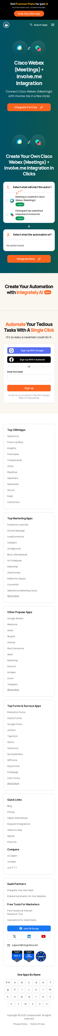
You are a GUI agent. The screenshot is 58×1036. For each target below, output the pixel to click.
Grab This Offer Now (29, 13)
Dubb (10, 496)
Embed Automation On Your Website (26, 896)
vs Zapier (12, 855)
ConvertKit (13, 584)
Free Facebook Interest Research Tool (19, 912)
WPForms (12, 760)
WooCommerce (15, 648)
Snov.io (11, 490)
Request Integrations (18, 823)
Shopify (11, 636)
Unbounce (12, 748)
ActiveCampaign (16, 530)
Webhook (12, 624)
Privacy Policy (20, 1023)
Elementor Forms (16, 712)
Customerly (13, 502)
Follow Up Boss (15, 442)
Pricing (10, 811)
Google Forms (14, 724)
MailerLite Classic (16, 578)
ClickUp (11, 642)
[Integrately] (6, 25)
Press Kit (12, 841)
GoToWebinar (14, 560)
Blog (9, 805)
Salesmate (13, 484)
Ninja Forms (13, 766)
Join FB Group (31, 928)
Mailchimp (12, 566)
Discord (11, 666)
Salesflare (12, 478)
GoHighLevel (14, 548)
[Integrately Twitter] (14, 936)
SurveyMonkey (15, 754)
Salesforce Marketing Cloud (22, 590)
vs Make (11, 861)
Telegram (12, 684)
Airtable (11, 672)
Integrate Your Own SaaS (20, 890)
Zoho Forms (13, 778)
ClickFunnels (13, 572)
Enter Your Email (15, 372)
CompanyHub (14, 460)
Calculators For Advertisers (21, 919)
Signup (11, 835)
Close (10, 466)
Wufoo (10, 742)
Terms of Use (33, 397)
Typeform (12, 736)
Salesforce (13, 436)
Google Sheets (15, 618)
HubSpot (12, 542)
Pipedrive (12, 472)
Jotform (11, 730)
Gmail (10, 630)
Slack (10, 654)
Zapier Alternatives (17, 817)
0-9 (8, 982)
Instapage (12, 772)
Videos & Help (14, 829)
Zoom (10, 678)
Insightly (11, 448)
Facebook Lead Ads (17, 524)
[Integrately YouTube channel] (43, 936)
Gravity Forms (14, 718)
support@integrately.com (25, 945)
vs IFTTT (12, 867)
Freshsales (13, 454)
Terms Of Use (37, 1023)
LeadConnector (15, 536)
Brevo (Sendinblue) (17, 554)
